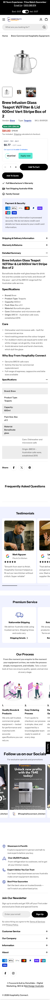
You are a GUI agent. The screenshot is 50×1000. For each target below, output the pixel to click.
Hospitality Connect (18, 995)
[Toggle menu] (3, 19)
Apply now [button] (26, 156)
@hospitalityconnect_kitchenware (30, 813)
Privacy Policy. (12, 925)
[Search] (44, 27)
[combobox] (25, 27)
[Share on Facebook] (14, 467)
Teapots (27, 120)
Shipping (17, 134)
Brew (12, 120)
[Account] (41, 19)
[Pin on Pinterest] (30, 467)
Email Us (18, 5)
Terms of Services (37, 921)
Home (5, 36)
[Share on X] (22, 467)
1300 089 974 (30, 5)
